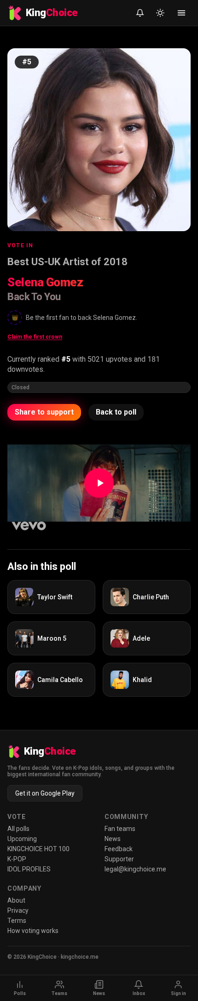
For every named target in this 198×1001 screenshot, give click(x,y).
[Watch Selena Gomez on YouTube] (99, 483)
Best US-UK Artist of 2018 (67, 261)
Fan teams (120, 828)
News (113, 838)
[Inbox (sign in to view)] (140, 13)
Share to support (44, 412)
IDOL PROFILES (29, 869)
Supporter (119, 859)
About (16, 900)
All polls (18, 828)
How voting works (32, 930)
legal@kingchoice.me (135, 869)
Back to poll (116, 412)
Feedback (119, 849)
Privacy (18, 910)
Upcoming (22, 838)
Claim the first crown (34, 337)
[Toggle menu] (181, 13)
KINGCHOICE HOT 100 (38, 849)
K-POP (16, 859)
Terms (16, 920)
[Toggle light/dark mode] (160, 13)
